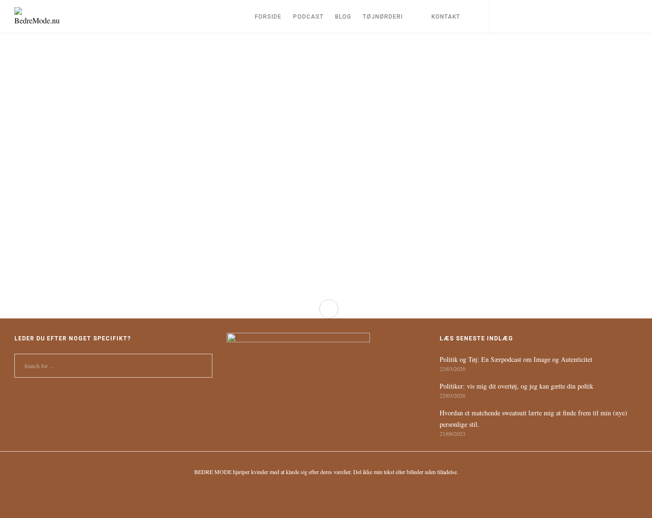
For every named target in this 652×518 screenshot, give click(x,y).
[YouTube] (608, 16)
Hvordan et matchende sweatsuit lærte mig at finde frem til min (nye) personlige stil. (533, 418)
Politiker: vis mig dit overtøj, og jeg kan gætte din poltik (516, 386)
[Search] (500, 16)
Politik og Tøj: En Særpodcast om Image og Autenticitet (516, 359)
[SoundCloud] (629, 16)
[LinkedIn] (565, 16)
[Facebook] (543, 16)
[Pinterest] (586, 16)
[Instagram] (522, 16)
